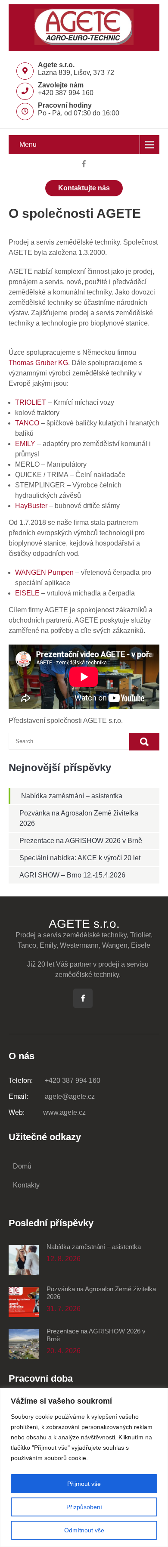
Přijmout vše (84, 1483)
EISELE (27, 593)
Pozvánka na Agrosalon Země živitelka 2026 (101, 1292)
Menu (28, 144)
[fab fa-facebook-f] (84, 164)
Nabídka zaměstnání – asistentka (71, 796)
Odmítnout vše (84, 1530)
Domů (22, 1166)
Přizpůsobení (84, 1507)
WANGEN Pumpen (44, 572)
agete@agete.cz (52, 1096)
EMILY (25, 443)
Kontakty (26, 1185)
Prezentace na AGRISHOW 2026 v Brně (80, 840)
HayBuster (32, 505)
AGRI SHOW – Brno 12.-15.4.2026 (72, 875)
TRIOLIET (30, 402)
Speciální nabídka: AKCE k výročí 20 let (79, 858)
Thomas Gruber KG (38, 362)
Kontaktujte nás (84, 188)
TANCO (27, 423)
